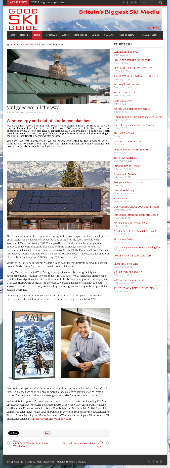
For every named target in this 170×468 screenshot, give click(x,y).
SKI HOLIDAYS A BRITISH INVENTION (135, 288)
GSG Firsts (109, 35)
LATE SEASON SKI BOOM (127, 141)
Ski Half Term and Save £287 (129, 272)
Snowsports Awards (125, 174)
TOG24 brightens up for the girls (51, 2)
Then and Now (126, 35)
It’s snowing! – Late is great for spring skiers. (138, 247)
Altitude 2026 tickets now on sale (132, 109)
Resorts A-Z (52, 35)
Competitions (81, 35)
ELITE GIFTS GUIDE (125, 92)
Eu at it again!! (121, 198)
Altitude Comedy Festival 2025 (130, 223)
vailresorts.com (39, 418)
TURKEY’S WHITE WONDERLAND (132, 255)
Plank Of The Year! (124, 133)
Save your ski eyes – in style (129, 182)
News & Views (27, 44)
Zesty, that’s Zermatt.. (126, 157)
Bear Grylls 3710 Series (126, 84)
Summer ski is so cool (126, 51)
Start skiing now (123, 100)
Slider (22, 113)
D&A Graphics (78, 461)
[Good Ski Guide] (85, 30)
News (37, 35)
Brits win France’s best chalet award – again (83, 444)
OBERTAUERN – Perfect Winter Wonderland (30, 444)
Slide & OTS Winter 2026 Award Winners (136, 76)
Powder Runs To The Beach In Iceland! (135, 231)
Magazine (25, 35)
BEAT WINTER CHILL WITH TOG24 (133, 68)
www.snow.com (62, 418)
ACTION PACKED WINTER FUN (131, 149)
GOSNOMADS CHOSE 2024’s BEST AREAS (136, 206)
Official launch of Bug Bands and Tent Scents (138, 117)
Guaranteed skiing (124, 190)
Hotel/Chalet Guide (148, 35)
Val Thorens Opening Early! (129, 280)
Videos (66, 35)
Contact (97, 35)
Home (12, 35)
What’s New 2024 (123, 239)
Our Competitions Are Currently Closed (136, 215)
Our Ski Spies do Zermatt (127, 166)
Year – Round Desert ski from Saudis (134, 125)
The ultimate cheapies (126, 263)
